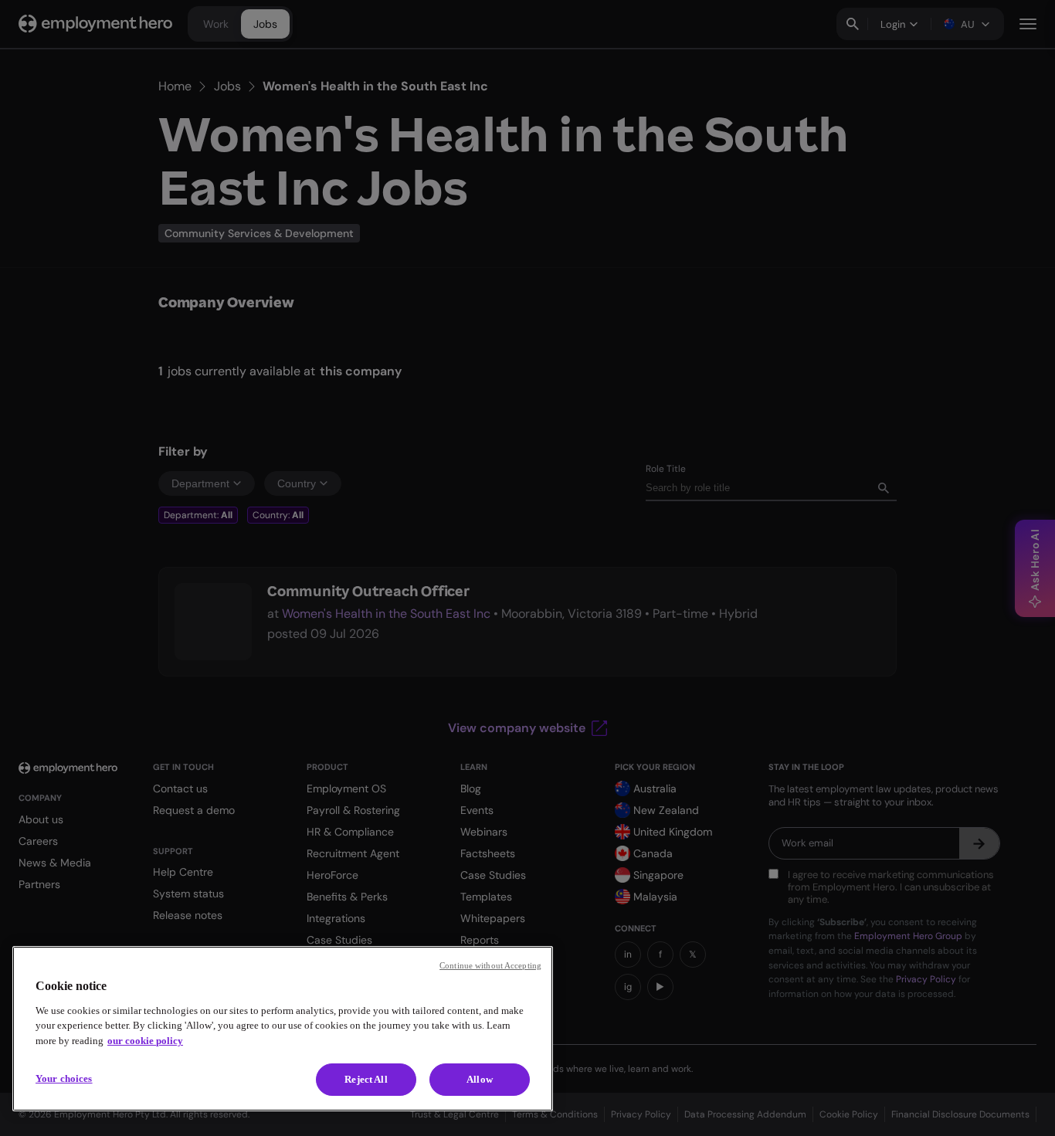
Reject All (365, 1079)
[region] (282, 1028)
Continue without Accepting (490, 965)
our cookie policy (145, 1040)
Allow (479, 1079)
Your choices (64, 1078)
